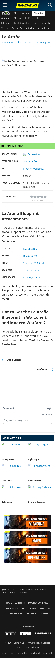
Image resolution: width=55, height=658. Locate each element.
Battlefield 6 (28, 608)
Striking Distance (36, 502)
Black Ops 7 (11, 608)
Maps (16, 13)
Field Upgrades (21, 23)
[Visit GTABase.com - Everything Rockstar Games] (25, 633)
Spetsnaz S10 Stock (33, 263)
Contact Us (19, 643)
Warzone (45, 608)
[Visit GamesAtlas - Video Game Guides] (42, 633)
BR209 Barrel (30, 256)
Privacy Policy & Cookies (38, 643)
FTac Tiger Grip (31, 277)
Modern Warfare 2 (33, 168)
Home (8, 602)
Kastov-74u (33, 154)
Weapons (26, 13)
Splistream (7, 502)
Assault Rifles (30, 161)
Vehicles (5, 28)
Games (44, 613)
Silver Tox (7, 480)
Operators (6, 18)
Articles (45, 28)
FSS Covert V (30, 248)
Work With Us (32, 647)
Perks (40, 18)
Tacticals (45, 23)
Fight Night (34, 459)
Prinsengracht (35, 480)
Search (19, 647)
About (8, 643)
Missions (18, 18)
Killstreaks (6, 23)
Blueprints (39, 13)
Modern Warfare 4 (39, 602)
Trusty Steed (8, 459)
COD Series (32, 613)
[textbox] (27, 421)
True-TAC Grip (31, 270)
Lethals (35, 23)
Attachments (32, 28)
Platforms (30, 18)
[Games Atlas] (27, 5)
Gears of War (14, 613)
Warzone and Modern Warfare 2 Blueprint (27, 42)
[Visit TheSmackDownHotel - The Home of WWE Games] (10, 633)
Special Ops (18, 28)
